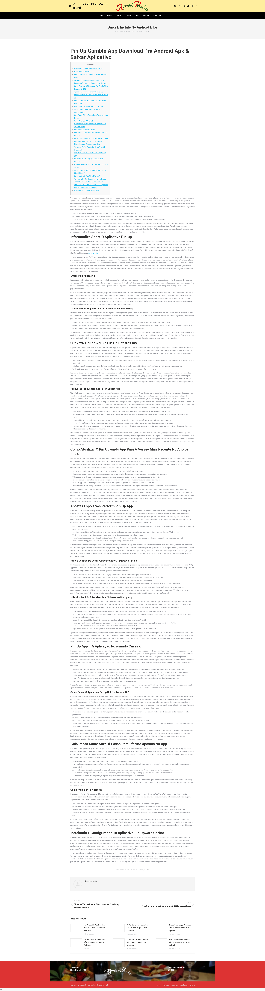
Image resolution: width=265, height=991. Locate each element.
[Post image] (76, 928)
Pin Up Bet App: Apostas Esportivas (87, 144)
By (134, 870)
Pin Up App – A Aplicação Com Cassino (88, 106)
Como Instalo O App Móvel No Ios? (87, 176)
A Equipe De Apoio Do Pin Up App (86, 191)
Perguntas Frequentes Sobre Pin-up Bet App (90, 83)
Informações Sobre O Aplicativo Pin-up (88, 69)
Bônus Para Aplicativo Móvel (84, 130)
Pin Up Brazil (125, 870)
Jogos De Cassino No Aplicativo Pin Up (88, 182)
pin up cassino (93, 253)
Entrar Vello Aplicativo (82, 72)
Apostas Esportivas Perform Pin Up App (88, 92)
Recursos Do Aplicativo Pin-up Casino (88, 141)
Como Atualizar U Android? (83, 121)
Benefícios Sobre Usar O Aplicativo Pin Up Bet (91, 138)
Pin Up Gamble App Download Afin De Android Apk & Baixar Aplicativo (94, 928)
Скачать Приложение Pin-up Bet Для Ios (89, 80)
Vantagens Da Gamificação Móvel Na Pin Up (90, 179)
